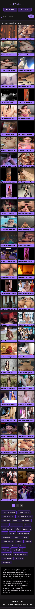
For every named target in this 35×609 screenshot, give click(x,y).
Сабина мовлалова (9, 512)
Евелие (12, 533)
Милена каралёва (8, 516)
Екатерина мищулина (25, 516)
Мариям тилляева (20, 554)
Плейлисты (10, 9)
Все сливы (24, 9)
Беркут (17, 537)
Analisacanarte (7, 529)
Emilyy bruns (6, 562)
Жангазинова (7, 537)
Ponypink (5, 546)
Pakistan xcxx (7, 554)
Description (6, 520)
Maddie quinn (17, 550)
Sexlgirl (25, 537)
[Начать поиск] (31, 16)
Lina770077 (19, 558)
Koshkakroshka (7, 558)
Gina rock (28, 541)
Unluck (27, 525)
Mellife (5, 533)
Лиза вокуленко (23, 533)
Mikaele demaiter (24, 512)
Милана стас (26, 520)
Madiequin (6, 550)
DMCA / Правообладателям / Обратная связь (17, 604)
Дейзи (17, 529)
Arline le (15, 520)
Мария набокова (16, 525)
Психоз (14, 546)
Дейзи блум (27, 529)
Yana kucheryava (8, 541)
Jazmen (19, 541)
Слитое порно (17, 601)
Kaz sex (5, 525)
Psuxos (22, 546)
